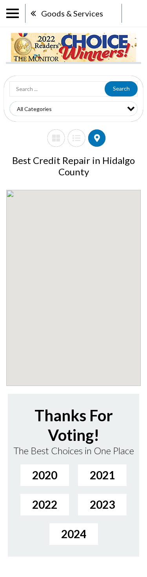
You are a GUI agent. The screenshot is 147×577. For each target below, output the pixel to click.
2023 (102, 504)
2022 (44, 504)
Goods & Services (72, 13)
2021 (102, 475)
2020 (44, 475)
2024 (73, 534)
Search (121, 88)
